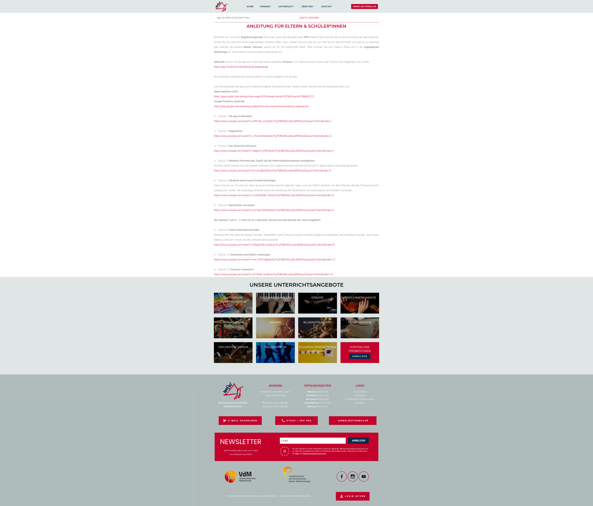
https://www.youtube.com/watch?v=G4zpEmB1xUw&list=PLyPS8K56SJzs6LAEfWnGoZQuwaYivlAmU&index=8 (274, 244)
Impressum (360, 395)
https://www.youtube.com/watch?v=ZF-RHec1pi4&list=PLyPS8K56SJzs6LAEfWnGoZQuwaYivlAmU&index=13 (273, 274)
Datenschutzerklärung (359, 399)
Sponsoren (359, 392)
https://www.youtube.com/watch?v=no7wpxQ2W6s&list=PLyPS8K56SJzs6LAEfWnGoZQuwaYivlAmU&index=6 (274, 210)
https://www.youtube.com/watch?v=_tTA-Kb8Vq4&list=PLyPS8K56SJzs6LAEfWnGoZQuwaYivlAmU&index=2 (273, 136)
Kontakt (326, 6)
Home (250, 6)
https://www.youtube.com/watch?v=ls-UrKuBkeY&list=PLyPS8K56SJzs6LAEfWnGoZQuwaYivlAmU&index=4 (272, 170)
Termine (265, 6)
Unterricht (285, 6)
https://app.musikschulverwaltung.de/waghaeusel (241, 66)
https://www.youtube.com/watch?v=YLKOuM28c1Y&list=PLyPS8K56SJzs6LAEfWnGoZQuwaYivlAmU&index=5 (274, 195)
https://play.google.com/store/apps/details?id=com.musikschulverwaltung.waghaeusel (261, 106)
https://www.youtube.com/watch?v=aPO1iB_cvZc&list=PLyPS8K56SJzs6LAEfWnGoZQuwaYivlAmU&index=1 (273, 121)
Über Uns (307, 6)
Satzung (360, 403)
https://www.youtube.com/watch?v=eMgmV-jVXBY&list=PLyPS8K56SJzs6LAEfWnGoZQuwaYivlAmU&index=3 (273, 150)
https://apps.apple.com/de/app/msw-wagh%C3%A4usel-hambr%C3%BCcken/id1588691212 (264, 96)
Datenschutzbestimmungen (314, 454)
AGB (297, 454)
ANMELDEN (358, 440)
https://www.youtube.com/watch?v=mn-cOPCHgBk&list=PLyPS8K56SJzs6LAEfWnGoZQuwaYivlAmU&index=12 (274, 259)
